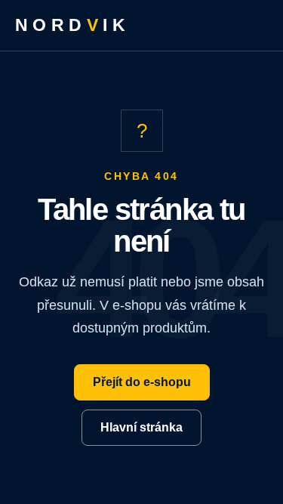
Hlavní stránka (141, 427)
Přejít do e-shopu (142, 382)
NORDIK (72, 25)
